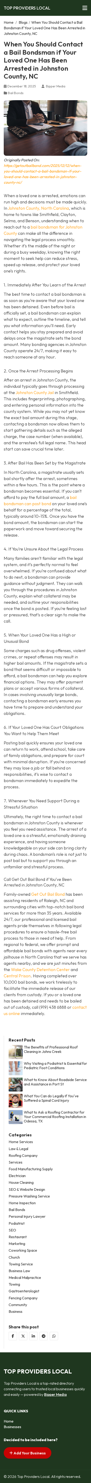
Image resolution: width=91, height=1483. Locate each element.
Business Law (19, 1271)
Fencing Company (23, 1298)
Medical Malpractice (25, 1277)
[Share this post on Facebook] (13, 1336)
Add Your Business (29, 1453)
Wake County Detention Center (40, 969)
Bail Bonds (16, 93)
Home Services (21, 1142)
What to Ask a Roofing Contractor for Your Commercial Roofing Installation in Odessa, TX (55, 1116)
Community (18, 1305)
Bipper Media (55, 1394)
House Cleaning (21, 1182)
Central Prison (17, 976)
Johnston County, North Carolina (38, 208)
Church (14, 1257)
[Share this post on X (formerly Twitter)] (23, 1336)
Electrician (17, 1176)
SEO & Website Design (27, 1189)
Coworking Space (23, 1250)
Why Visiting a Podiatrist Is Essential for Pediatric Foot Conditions (55, 1065)
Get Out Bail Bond (48, 894)
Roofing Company (23, 1155)
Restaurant (18, 1237)
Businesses (12, 1426)
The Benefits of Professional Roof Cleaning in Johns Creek (51, 1049)
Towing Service (21, 1264)
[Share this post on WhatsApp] (54, 1336)
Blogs (23, 22)
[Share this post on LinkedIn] (33, 1336)
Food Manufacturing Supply (31, 1169)
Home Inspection (22, 1203)
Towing (14, 1284)
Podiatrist (16, 1223)
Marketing (17, 1243)
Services (15, 1162)
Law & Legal (18, 1149)
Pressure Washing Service (29, 1196)
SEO (12, 1230)
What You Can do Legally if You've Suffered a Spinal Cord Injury (51, 1098)
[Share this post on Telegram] (43, 1336)
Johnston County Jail (35, 392)
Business (15, 1311)
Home (9, 22)
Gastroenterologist (24, 1291)
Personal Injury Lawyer (27, 1216)
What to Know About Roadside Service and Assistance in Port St (55, 1082)
